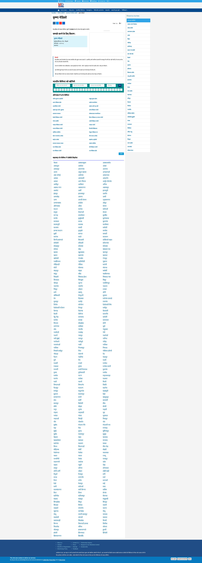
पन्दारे (80, 363)
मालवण (80, 443)
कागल (80, 234)
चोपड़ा (56, 283)
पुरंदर (80, 366)
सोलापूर (56, 530)
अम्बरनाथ (106, 175)
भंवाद (80, 415)
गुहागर (105, 261)
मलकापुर (81, 434)
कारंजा (56, 237)
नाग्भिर (105, 338)
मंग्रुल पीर (81, 425)
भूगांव (80, 409)
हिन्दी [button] (108, 1)
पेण (79, 360)
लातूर (55, 468)
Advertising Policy (62, 549)
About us (59, 542)
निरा (79, 351)
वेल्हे (55, 483)
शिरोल (80, 505)
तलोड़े (80, 301)
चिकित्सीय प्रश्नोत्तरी (98, 10)
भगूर (55, 409)
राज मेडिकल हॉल (93, 150)
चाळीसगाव (106, 274)
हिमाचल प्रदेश (131, 72)
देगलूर (80, 308)
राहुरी (80, 465)
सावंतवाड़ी (57, 520)
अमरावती (81, 178)
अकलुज (56, 166)
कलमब (80, 224)
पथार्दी (56, 363)
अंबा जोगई (57, 175)
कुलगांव (105, 221)
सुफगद (56, 511)
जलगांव (56, 286)
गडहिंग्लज (57, 261)
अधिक (121, 153)
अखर (104, 166)
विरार (80, 493)
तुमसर (105, 295)
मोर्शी (79, 449)
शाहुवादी (105, 499)
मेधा (79, 428)
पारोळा (80, 378)
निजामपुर (81, 348)
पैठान (55, 357)
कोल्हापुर (56, 246)
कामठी (105, 234)
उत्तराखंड (130, 146)
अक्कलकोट (107, 163)
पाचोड (105, 372)
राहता (55, 465)
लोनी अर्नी (57, 471)
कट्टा (56, 209)
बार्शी (79, 400)
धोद (55, 329)
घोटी (55, 267)
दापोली (105, 317)
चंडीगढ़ (129, 42)
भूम (104, 412)
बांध (55, 400)
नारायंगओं (57, 345)
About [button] (61, 1)
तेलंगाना (129, 135)
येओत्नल (56, 452)
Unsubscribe (84, 547)
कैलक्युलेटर (89, 10)
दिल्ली (129, 57)
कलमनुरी (57, 224)
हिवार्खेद (80, 536)
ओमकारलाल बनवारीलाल (94, 113)
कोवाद (56, 249)
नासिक (105, 345)
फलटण (80, 388)
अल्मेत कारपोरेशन (93, 102)
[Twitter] (57, 23)
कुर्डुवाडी (81, 218)
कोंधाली (80, 243)
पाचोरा (56, 375)
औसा (80, 206)
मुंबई (55, 431)
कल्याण (56, 227)
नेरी (104, 332)
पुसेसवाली (81, 372)
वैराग (55, 480)
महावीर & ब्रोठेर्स (93, 139)
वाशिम (105, 489)
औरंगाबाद (57, 206)
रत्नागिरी (56, 459)
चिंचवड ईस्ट (82, 277)
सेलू (104, 511)
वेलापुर (80, 483)
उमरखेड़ (56, 197)
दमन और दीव (130, 54)
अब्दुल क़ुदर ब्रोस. (93, 98)
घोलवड (80, 267)
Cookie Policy (46, 559)
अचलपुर (56, 169)
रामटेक (80, 462)
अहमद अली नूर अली (93, 106)
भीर (55, 422)
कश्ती (80, 227)
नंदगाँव (80, 329)
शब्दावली (107, 10)
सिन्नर (56, 523)
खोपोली (56, 258)
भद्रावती (81, 412)
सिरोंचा (105, 523)
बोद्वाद (80, 406)
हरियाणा (129, 68)
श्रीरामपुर (81, 496)
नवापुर (80, 335)
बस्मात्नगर (57, 397)
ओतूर (104, 203)
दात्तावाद (81, 317)
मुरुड (80, 431)
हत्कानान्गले (82, 530)
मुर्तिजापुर (106, 431)
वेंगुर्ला (55, 474)
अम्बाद (56, 178)
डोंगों (104, 292)
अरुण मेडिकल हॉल (57, 102)
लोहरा (80, 471)
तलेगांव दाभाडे (107, 298)
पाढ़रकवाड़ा (106, 375)
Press (74, 544)
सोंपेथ (80, 526)
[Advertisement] (107, 42)
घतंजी (105, 264)
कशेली (105, 227)
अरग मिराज (82, 181)
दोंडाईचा (81, 323)
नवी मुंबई (56, 338)
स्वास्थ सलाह (64, 10)
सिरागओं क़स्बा (83, 523)
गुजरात (129, 65)
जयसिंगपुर (106, 283)
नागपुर (80, 338)
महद (79, 437)
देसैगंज (80, 314)
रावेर (104, 462)
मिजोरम (129, 106)
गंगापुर (105, 258)
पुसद (55, 372)
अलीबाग (81, 184)
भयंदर (56, 415)
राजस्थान (130, 124)
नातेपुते (80, 341)
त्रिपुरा (129, 139)
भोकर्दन (80, 422)
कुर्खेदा (105, 215)
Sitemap (75, 547)
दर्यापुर (105, 308)
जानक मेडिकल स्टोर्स (57, 128)
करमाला (56, 221)
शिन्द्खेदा (57, 502)
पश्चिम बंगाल (130, 150)
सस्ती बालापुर (82, 514)
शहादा (56, 499)
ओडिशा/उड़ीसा (131, 113)
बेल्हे (104, 394)
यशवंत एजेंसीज (92, 143)
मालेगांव (56, 443)
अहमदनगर (81, 187)
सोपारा (105, 526)
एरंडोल (80, 203)
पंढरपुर (105, 357)
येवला (55, 163)
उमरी (104, 197)
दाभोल (56, 320)
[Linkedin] (63, 23)
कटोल (80, 209)
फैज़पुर (56, 388)
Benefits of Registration (64, 547)
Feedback (75, 549)
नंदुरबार (105, 329)
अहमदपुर (106, 187)
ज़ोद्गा (80, 289)
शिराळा (56, 505)
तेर (55, 298)
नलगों (55, 335)
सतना (105, 508)
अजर (55, 172)
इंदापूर (56, 193)
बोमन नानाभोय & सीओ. (58, 136)
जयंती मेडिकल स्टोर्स (93, 121)
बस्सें (79, 397)
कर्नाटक (129, 83)
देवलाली (105, 311)
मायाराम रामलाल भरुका (58, 143)
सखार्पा (56, 508)
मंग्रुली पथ (106, 425)
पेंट (104, 354)
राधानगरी (57, 462)
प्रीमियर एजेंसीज (56, 132)
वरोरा (80, 480)
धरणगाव (56, 326)
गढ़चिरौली (81, 261)
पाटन (80, 375)
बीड (104, 403)
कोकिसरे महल (107, 240)
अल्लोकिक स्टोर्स (57, 106)
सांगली (80, 517)
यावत (55, 456)
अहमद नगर (57, 187)
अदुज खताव (82, 172)
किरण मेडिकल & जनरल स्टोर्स (96, 117)
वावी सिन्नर (82, 489)
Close (189, 558)
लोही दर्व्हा (106, 471)
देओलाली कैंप (107, 304)
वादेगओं (80, 486)
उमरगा (80, 197)
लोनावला (106, 468)
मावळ (104, 443)
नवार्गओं (105, 335)
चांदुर (55, 274)
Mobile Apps (70, 1)
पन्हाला (56, 366)
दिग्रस (56, 323)
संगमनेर (80, 508)
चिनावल (56, 280)
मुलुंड (104, 434)
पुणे (55, 360)
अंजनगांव (81, 169)
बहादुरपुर (106, 397)
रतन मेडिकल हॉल (57, 147)
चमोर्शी (105, 271)
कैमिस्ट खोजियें (61, 13)
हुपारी (104, 530)
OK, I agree (173, 558)
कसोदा (105, 230)
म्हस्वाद (105, 437)
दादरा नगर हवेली (131, 50)
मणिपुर (129, 98)
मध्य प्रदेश (130, 91)
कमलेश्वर (81, 215)
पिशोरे (105, 385)
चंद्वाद (80, 271)
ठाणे (55, 292)
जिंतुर (55, 289)
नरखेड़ (80, 332)
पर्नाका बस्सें (107, 366)
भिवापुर (105, 419)
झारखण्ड (129, 80)
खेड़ (79, 249)
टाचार (105, 289)
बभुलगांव (81, 391)
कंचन (105, 206)
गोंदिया (80, 264)
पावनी (80, 382)
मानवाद (105, 440)
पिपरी (104, 382)
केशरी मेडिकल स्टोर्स (57, 117)
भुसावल (105, 415)
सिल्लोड (56, 526)
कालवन (105, 237)
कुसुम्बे (80, 230)
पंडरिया (80, 357)
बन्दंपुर (56, 391)
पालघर (105, 378)
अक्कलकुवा (82, 163)
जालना (105, 286)
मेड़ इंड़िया (54, 13)
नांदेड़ (104, 341)
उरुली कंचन (82, 200)
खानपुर (105, 252)
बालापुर (56, 403)
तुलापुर (56, 301)
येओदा (80, 452)
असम (129, 35)
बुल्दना (56, 394)
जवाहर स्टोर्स (92, 124)
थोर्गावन (80, 304)
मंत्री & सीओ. (56, 139)
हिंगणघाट (81, 533)
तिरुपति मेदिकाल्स (93, 128)
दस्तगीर (105, 314)
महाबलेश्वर (57, 440)
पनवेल (105, 363)
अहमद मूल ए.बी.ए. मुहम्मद (58, 110)
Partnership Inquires (86, 542)
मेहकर (56, 437)
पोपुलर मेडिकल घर (93, 132)
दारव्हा (80, 320)
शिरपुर (105, 502)
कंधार (105, 212)
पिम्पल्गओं (57, 385)
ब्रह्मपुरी (105, 391)
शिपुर (80, 502)
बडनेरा (105, 388)
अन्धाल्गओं (106, 172)
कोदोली (56, 243)
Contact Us (102, 1)
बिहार (129, 39)
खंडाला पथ (106, 249)
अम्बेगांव (80, 175)
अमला (56, 181)
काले (79, 237)
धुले (104, 326)
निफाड (105, 348)
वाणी (55, 486)
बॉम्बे (55, 406)
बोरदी (104, 406)
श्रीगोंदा (56, 496)
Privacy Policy (52, 559)
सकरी (105, 505)
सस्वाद (105, 514)
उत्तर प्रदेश (130, 143)
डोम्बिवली (57, 295)
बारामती (105, 400)
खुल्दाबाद (81, 252)
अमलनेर (105, 178)
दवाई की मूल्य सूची (115, 10)
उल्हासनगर (106, 200)
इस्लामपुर (81, 193)
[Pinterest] (60, 23)
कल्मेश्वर (105, 224)
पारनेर (56, 378)
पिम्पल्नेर (81, 385)
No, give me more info (182, 558)
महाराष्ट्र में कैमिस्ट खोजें (71, 13)
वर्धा (104, 477)
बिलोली (80, 403)
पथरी (104, 360)
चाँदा (79, 274)
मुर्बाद (55, 434)
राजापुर (105, 459)
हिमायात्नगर (57, 536)
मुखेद (55, 425)
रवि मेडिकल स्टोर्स (93, 147)
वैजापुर (80, 474)
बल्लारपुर (81, 394)
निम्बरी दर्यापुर (58, 351)
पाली (55, 382)
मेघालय (129, 102)
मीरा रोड (105, 446)
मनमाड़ (105, 428)
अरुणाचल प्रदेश (131, 31)
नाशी (79, 345)
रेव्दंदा (80, 459)
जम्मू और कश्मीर (131, 76)
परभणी (56, 369)
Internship (86, 1)
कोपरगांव (106, 243)
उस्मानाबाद (57, 203)
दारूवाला (106, 320)
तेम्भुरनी (80, 295)
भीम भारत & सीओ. (93, 136)
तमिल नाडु (130, 132)
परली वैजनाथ (82, 369)
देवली (55, 314)
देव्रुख (80, 311)
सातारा (105, 517)
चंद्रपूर (56, 271)
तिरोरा (56, 304)
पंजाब (129, 120)
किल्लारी (81, 240)
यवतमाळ (105, 452)
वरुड (55, 477)
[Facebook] (54, 23)
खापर (55, 255)
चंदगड (105, 267)
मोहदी (104, 449)
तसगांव (105, 301)
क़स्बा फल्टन (58, 230)
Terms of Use (62, 559)
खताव (56, 252)
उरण (55, 200)
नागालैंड (129, 109)
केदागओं (81, 212)
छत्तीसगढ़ (130, 46)
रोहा (104, 465)
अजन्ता (105, 169)
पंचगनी (80, 354)
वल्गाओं (105, 480)
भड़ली (105, 409)
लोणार (80, 468)
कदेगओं (105, 209)
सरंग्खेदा (81, 511)
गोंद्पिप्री (56, 264)
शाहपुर (80, 499)
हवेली (55, 533)
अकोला (80, 166)
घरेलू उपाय (71, 10)
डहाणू (80, 292)
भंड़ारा (56, 412)
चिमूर (104, 280)
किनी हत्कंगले (58, 240)
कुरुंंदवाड (106, 218)
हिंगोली (105, 533)
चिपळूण (80, 280)
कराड (80, 221)
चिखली (56, 277)
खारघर (105, 255)
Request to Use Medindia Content (90, 544)
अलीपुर (56, 184)
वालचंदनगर (57, 489)
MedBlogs (94, 1)
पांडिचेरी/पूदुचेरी (131, 117)
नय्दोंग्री (56, 332)
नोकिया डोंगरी (107, 351)
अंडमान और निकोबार (132, 24)
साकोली (56, 517)
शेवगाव (105, 496)
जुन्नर (80, 283)
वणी (104, 474)
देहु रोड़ (56, 317)
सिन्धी (105, 520)
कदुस (55, 212)
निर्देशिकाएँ (124, 10)
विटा (55, 493)
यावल (80, 456)
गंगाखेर (80, 258)
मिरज (55, 446)
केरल (129, 87)
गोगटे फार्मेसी (56, 121)
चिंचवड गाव (107, 277)
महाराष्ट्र (130, 94)
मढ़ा (55, 428)
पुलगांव (105, 369)
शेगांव (104, 493)
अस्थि (105, 184)
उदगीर (105, 193)
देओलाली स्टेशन (59, 308)
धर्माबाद (80, 326)
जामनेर (80, 286)
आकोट (56, 190)
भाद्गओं (56, 419)
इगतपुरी (105, 190)
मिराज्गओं (81, 446)
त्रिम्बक (80, 298)
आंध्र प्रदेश (130, 28)
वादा (104, 486)
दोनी (104, 323)
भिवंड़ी (80, 419)
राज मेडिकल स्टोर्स (57, 150)
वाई (104, 483)
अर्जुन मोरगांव (107, 181)
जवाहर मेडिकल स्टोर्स (58, 124)
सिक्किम (129, 128)
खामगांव (80, 255)
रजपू (104, 456)
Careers (79, 1)
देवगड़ (56, 311)
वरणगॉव (81, 477)
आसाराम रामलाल (57, 113)
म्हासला (80, 440)
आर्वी (79, 190)
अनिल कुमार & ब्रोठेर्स (58, 98)
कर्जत (56, 218)
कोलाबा (80, 246)
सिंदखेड (81, 520)
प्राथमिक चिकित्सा (80, 10)
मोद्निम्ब (56, 449)
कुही (55, 234)
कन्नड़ (56, 215)
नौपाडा (56, 354)
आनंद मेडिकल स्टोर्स (93, 110)
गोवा (128, 61)
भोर (104, 422)
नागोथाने (56, 341)
